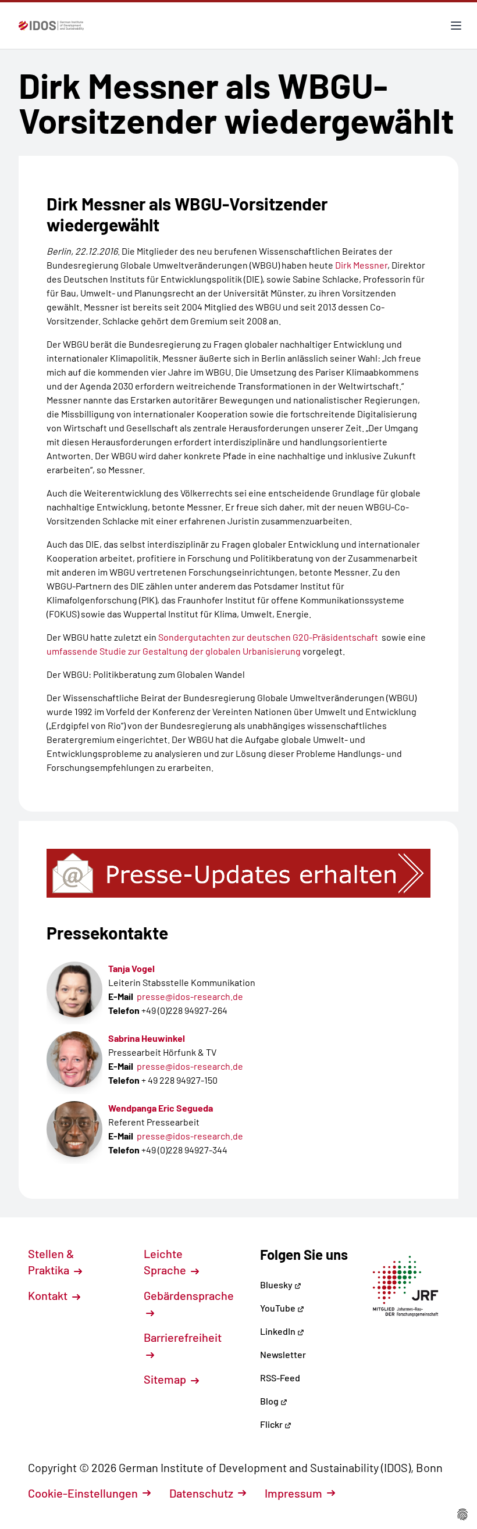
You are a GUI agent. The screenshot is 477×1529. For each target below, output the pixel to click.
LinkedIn (278, 1331)
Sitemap (166, 1379)
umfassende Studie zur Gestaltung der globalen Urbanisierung (174, 650)
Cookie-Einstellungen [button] (83, 1493)
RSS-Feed (280, 1377)
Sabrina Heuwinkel (146, 1038)
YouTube (278, 1307)
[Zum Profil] (74, 989)
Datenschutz (201, 1493)
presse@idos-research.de (190, 996)
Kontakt (49, 1295)
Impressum (293, 1493)
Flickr (272, 1424)
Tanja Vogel (131, 968)
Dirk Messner (361, 264)
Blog (270, 1400)
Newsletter (283, 1354)
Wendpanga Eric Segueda (160, 1107)
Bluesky (277, 1284)
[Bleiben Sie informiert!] (238, 873)
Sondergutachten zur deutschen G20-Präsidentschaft (268, 636)
